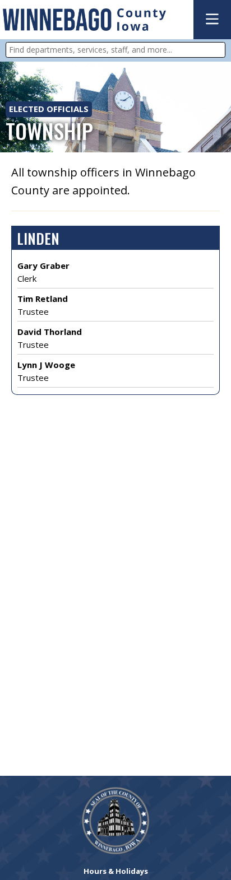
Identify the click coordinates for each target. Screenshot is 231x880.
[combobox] (115, 50)
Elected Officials (49, 108)
